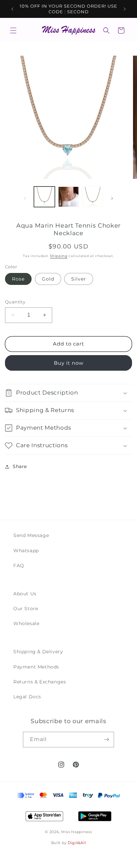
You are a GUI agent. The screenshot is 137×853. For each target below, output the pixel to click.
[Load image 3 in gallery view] (92, 197)
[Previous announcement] (12, 9)
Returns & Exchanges (39, 682)
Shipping (59, 256)
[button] (13, 30)
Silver (78, 279)
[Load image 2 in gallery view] (68, 197)
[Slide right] (112, 198)
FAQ (18, 565)
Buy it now (68, 363)
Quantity (15, 301)
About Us (25, 594)
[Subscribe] (106, 739)
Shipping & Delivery (38, 652)
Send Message (31, 535)
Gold (48, 279)
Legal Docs (27, 697)
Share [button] (20, 466)
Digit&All (77, 842)
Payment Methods (36, 667)
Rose (18, 279)
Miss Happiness (76, 831)
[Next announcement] (124, 9)
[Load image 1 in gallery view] (44, 197)
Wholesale (26, 623)
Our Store (25, 609)
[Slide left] (25, 198)
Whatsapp (26, 551)
